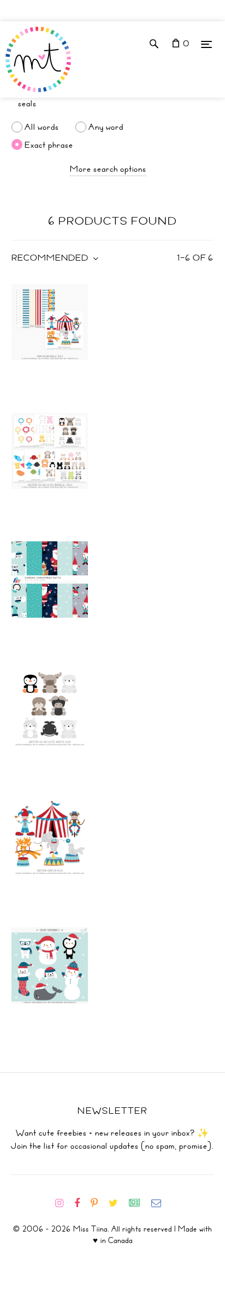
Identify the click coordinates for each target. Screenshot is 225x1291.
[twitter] (118, 1203)
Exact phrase (49, 144)
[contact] (160, 1203)
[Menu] (206, 44)
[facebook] (81, 1203)
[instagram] (63, 1203)
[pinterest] (98, 1203)
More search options (108, 169)
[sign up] (139, 1203)
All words (42, 127)
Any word (105, 127)
